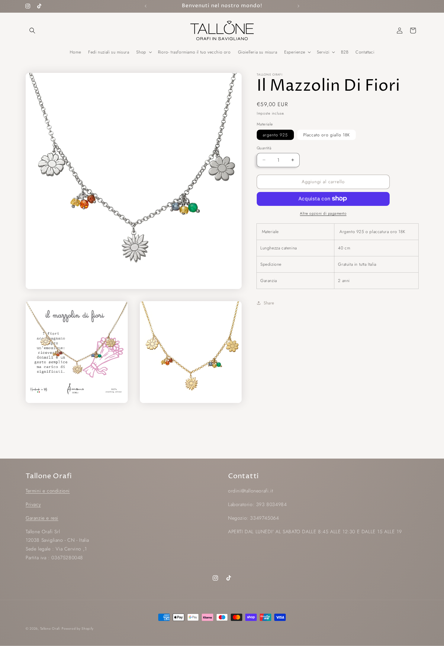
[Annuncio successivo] (298, 6)
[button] (32, 30)
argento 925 (275, 135)
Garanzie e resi (42, 518)
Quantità (264, 148)
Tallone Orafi (50, 628)
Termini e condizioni (48, 490)
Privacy (33, 504)
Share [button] (269, 303)
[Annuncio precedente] (145, 6)
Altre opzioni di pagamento (323, 213)
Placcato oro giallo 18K (326, 135)
